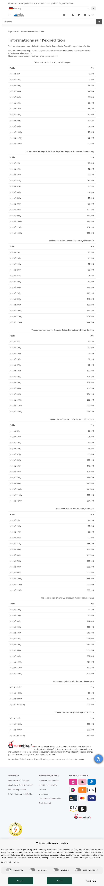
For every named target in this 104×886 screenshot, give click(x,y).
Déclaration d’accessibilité (50, 798)
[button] (73, 15)
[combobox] (48, 8)
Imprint (17, 862)
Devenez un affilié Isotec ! (19, 780)
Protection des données (49, 780)
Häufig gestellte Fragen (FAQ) (20, 785)
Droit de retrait (45, 803)
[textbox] (48, 8)
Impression (43, 794)
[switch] (9, 869)
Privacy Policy (7, 862)
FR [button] (64, 15)
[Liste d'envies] (79, 15)
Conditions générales (48, 785)
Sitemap (42, 789)
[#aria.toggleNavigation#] (9, 13)
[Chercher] (99, 21)
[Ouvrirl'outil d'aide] (98, 758)
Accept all (20, 881)
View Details (91, 881)
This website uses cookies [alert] (52, 843)
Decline (59, 881)
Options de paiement (17, 789)
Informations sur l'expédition (20, 794)
